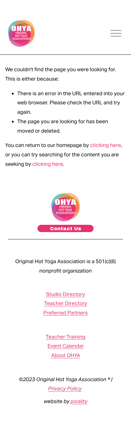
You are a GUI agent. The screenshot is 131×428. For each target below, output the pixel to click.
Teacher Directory (65, 303)
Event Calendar (66, 346)
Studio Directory (65, 294)
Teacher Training (65, 336)
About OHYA (65, 355)
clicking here (105, 145)
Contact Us (65, 228)
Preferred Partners (65, 312)
